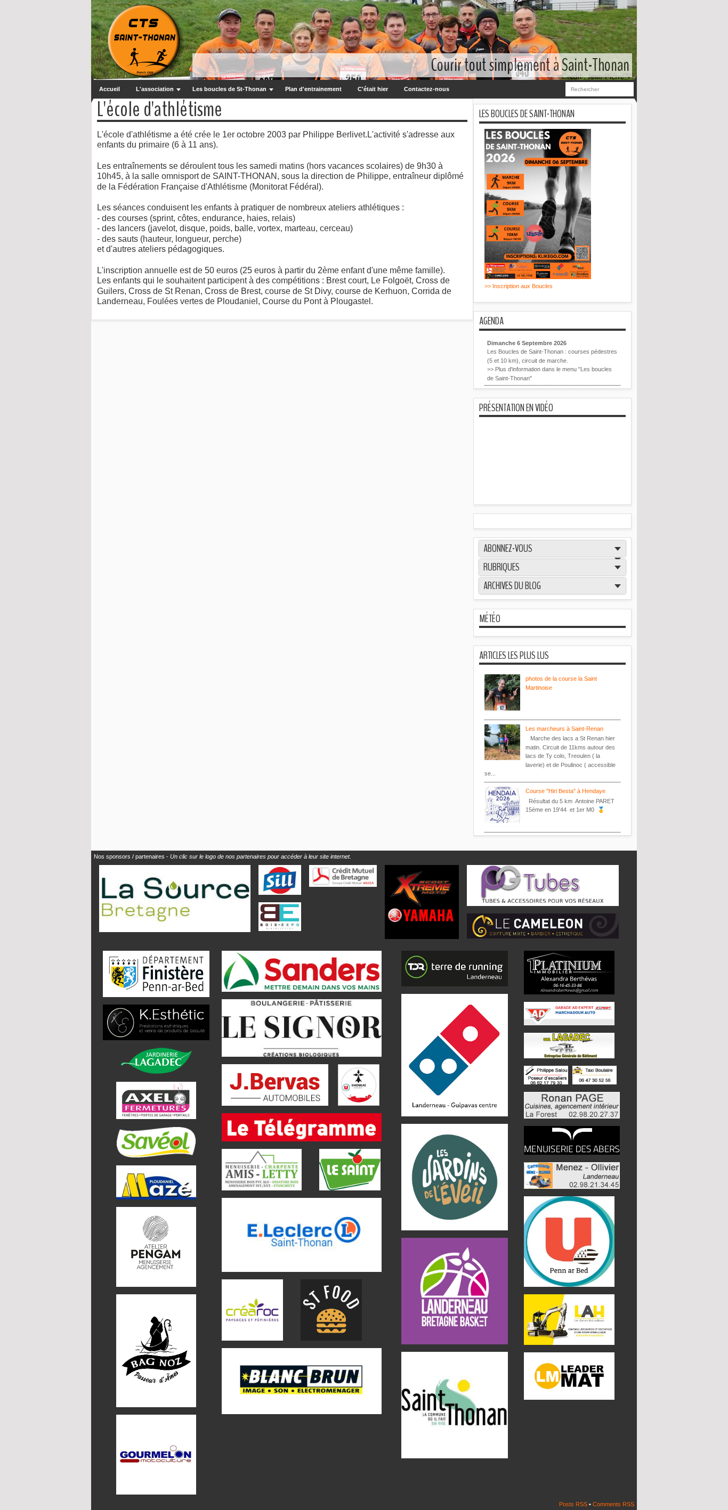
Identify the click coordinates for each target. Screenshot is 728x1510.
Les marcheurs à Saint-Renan (564, 728)
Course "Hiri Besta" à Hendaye (565, 791)
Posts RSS (574, 1504)
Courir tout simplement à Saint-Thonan (530, 65)
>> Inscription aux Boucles (518, 286)
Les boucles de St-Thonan (229, 89)
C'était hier (373, 89)
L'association (155, 89)
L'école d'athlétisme (159, 110)
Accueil (109, 89)
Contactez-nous (426, 89)
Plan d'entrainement (313, 89)
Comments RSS (613, 1504)
